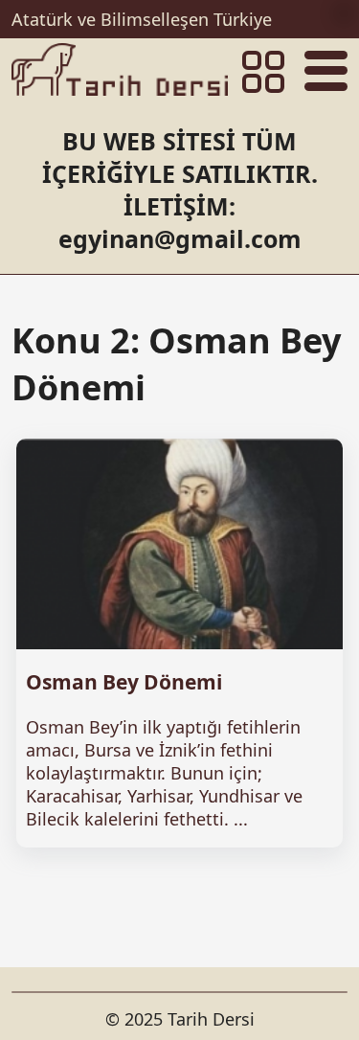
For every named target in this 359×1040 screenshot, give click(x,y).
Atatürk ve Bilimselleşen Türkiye (141, 19)
